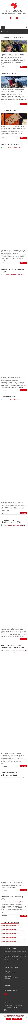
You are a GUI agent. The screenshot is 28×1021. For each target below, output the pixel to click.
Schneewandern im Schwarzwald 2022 (9, 774)
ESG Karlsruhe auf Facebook (10, 990)
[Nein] (26, 1017)
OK (8, 1018)
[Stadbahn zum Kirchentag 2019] (14, 902)
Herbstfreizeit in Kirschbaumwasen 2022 (11, 521)
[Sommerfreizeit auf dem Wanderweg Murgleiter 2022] (14, 650)
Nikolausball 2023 (8, 110)
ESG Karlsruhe (14, 10)
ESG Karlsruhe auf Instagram (10, 1007)
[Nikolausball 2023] (14, 113)
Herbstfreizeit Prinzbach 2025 (13, 38)
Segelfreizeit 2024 (8, 73)
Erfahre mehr (16, 1018)
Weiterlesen (23, 66)
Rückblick (5, 66)
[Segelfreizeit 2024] (14, 76)
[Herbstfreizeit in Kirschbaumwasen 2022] (14, 525)
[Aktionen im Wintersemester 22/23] (14, 274)
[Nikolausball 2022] (14, 399)
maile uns (9, 978)
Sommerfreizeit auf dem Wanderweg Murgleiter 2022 (13, 646)
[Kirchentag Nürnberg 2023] (14, 147)
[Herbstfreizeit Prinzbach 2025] (14, 40)
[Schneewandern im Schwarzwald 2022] (14, 778)
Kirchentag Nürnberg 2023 (12, 144)
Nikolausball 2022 (8, 397)
